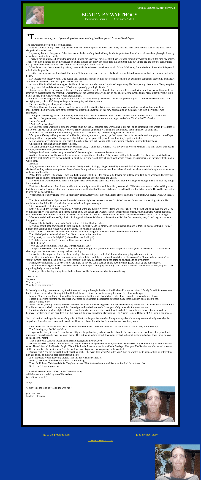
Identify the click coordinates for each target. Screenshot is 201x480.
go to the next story (147, 434)
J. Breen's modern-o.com (100, 440)
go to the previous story (56, 434)
